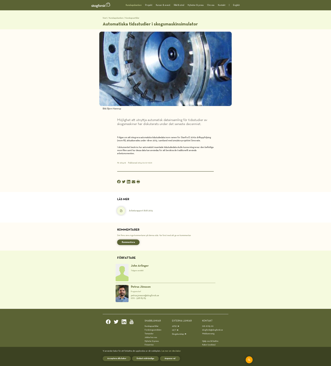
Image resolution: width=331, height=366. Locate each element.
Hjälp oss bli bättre (210, 341)
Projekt (148, 5)
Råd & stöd (179, 5)
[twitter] (116, 322)
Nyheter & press (196, 5)
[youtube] (132, 322)
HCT (174, 330)
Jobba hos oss (151, 337)
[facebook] (108, 322)
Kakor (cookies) (209, 345)
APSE (174, 326)
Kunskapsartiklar (132, 18)
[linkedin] (124, 322)
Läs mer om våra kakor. (171, 351)
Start (105, 18)
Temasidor (149, 334)
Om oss (210, 5)
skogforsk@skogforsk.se (212, 330)
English (236, 5)
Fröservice (149, 345)
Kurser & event (163, 5)
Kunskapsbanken (134, 5)
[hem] (100, 5)
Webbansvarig (208, 334)
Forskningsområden (153, 330)
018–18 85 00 (207, 326)
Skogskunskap (178, 334)
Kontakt (221, 5)
